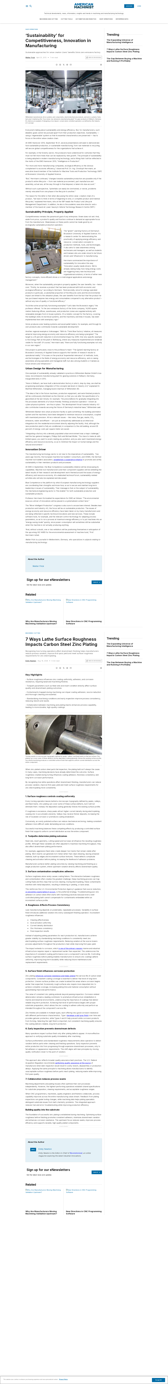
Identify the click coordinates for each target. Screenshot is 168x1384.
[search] (30, 6)
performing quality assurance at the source (73, 1051)
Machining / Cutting (32, 633)
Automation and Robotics (86, 19)
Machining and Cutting (49, 19)
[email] (71, 65)
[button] (26, 6)
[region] (84, 1380)
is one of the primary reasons (71, 945)
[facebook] (57, 65)
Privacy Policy (63, 1379)
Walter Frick (30, 57)
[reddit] (67, 65)
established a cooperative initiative (68, 460)
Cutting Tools (67, 19)
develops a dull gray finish (78, 1008)
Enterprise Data (122, 19)
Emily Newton (30, 661)
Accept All (158, 1380)
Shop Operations (106, 19)
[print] (101, 65)
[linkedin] (60, 65)
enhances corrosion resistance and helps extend (55, 968)
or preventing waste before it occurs (40, 888)
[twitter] (64, 65)
